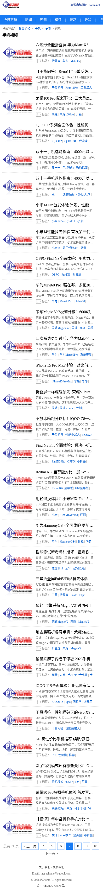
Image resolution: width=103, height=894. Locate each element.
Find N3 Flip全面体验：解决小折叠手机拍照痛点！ (65, 445)
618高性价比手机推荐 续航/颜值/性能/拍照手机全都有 (65, 739)
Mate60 (80, 301)
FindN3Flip (58, 461)
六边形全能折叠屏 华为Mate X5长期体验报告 (65, 45)
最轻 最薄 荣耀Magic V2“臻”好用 (63, 605)
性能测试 (57, 568)
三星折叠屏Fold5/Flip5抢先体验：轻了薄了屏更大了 (65, 579)
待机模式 (57, 782)
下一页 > (51, 853)
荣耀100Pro (67, 114)
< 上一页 (29, 846)
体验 (81, 541)
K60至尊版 (82, 488)
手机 (38, 28)
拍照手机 (80, 808)
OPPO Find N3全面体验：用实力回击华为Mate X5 (65, 258)
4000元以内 (83, 194)
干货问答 (57, 87)
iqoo (68, 702)
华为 (65, 61)
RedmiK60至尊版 (62, 488)
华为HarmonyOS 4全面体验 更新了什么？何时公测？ (65, 525)
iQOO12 (57, 141)
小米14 (71, 221)
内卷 (62, 675)
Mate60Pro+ (67, 301)
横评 (58, 20)
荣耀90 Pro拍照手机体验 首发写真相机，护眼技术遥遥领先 (65, 792)
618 (54, 755)
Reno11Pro (71, 87)
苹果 (77, 381)
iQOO (67, 141)
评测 (43, 20)
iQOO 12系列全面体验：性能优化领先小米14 (65, 125)
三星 (54, 595)
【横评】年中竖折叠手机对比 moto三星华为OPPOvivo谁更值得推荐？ (65, 819)
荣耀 (54, 114)
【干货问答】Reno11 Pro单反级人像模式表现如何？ (65, 72)
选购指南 (82, 168)
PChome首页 (12, 5)
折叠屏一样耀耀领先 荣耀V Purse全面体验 (65, 392)
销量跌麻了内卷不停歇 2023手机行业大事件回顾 (65, 659)
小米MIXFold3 (69, 515)
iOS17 (69, 782)
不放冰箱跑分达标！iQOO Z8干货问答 (65, 419)
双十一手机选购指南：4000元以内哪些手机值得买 (65, 178)
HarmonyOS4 (68, 541)
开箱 (79, 114)
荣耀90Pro (58, 808)
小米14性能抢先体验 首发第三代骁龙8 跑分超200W (65, 232)
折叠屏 (56, 61)
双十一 (56, 168)
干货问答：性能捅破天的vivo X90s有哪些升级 (65, 712)
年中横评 (65, 835)
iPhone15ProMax (62, 381)
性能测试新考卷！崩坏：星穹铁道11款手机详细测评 (65, 552)
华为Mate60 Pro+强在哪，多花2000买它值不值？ (65, 285)
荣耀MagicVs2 (60, 328)
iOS (77, 782)
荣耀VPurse (67, 408)
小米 (80, 221)
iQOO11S (57, 702)
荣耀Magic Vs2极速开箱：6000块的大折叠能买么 (65, 312)
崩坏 (68, 568)
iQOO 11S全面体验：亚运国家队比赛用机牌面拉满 (65, 686)
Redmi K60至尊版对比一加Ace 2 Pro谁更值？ (65, 472)
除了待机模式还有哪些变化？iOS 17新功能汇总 (65, 766)
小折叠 (81, 461)
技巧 (73, 20)
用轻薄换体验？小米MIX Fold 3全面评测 (65, 499)
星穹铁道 (79, 568)
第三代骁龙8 (81, 141)
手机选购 (68, 168)
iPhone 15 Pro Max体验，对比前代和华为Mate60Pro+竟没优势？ (65, 365)
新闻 (28, 20)
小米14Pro (58, 221)
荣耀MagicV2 (60, 621)
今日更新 (10, 20)
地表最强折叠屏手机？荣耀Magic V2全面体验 (65, 632)
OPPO (55, 274)
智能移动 (24, 28)
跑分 (83, 248)
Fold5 (73, 595)
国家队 (77, 702)
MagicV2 (83, 621)
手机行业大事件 (78, 675)
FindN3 (66, 274)
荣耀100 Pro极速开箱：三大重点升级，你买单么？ (65, 98)
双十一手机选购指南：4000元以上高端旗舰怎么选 (65, 152)
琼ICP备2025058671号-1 (52, 886)
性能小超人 (72, 435)
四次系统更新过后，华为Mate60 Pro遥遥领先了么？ (65, 338)
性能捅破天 (72, 728)
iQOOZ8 (87, 435)
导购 (88, 20)
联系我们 (58, 867)
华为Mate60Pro (69, 354)
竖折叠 (77, 835)
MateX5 (75, 61)
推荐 (72, 755)
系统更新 (86, 354)
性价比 (62, 755)
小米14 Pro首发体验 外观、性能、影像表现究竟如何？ (65, 205)
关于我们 (44, 867)
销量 (54, 675)
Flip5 (82, 595)
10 (95, 846)
